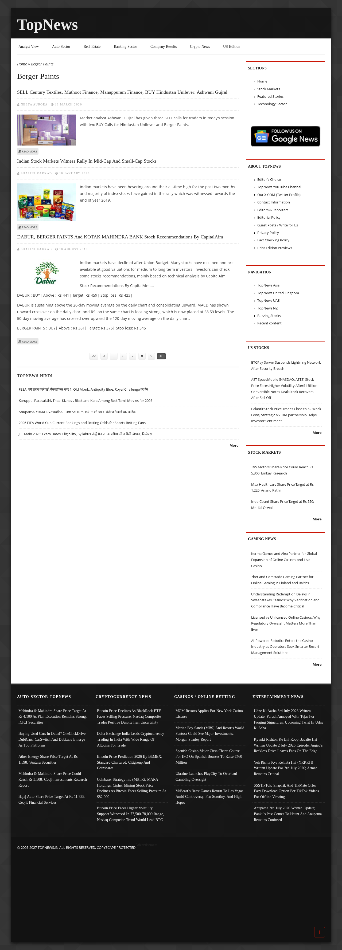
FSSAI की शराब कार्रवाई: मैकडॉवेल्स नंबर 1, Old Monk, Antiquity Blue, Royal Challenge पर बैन (83, 389)
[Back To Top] (319, 931)
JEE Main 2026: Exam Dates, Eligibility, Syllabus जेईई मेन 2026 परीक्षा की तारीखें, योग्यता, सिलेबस (85, 433)
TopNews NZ (267, 308)
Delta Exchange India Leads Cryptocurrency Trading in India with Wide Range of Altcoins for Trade (130, 739)
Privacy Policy (268, 232)
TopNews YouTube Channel (279, 186)
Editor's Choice (269, 179)
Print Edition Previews (274, 247)
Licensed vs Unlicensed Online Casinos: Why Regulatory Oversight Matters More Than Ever (286, 623)
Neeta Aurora (34, 104)
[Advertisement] (171, 888)
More (234, 445)
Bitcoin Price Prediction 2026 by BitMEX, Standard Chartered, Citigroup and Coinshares (129, 762)
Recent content (269, 323)
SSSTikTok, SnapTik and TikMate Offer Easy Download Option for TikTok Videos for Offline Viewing (286, 791)
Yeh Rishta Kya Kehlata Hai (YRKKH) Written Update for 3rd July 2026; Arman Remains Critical (285, 768)
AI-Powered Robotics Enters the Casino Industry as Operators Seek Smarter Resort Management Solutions (285, 646)
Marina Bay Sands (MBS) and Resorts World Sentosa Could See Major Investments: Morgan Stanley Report (210, 733)
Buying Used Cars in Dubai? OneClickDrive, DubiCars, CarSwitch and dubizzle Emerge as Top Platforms (52, 739)
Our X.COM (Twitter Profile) (279, 194)
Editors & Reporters (272, 209)
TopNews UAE (268, 300)
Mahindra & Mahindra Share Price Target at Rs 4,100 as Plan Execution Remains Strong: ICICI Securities (52, 716)
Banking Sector (125, 46)
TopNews (47, 24)
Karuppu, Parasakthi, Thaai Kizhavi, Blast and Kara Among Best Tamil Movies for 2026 (85, 400)
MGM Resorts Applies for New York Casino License (209, 714)
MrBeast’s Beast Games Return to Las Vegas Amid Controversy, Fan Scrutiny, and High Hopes (209, 796)
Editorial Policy (269, 217)
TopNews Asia (268, 285)
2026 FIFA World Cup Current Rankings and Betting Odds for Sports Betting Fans (82, 422)
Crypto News (200, 46)
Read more (29, 151)
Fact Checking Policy (273, 240)
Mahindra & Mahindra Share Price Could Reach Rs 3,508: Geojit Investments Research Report (52, 779)
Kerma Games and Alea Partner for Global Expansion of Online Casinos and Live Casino (284, 559)
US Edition (231, 46)
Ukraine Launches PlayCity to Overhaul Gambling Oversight (206, 776)
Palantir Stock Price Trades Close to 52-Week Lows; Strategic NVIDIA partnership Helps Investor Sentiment (286, 414)
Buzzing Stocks (269, 315)
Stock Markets (268, 89)
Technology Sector (272, 103)
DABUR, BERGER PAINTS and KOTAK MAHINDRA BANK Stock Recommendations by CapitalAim (120, 237)
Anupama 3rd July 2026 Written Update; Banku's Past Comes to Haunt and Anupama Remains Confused (288, 814)
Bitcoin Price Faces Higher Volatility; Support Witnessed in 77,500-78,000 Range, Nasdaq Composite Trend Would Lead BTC (130, 814)
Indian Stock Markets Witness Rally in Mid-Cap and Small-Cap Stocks (87, 161)
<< (94, 356)
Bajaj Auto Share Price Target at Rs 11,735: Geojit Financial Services (51, 799)
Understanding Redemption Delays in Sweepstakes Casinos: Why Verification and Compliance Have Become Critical (285, 600)
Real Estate (92, 46)
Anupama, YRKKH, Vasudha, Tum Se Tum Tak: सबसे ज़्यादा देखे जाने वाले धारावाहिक (77, 411)
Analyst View (28, 46)
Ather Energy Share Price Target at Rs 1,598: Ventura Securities (47, 759)
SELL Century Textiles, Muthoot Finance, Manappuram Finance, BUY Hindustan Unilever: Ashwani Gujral (122, 92)
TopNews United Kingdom (278, 293)
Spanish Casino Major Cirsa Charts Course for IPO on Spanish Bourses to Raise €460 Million (209, 756)
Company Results (163, 46)
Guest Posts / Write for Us (277, 225)
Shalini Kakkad (36, 173)
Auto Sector (61, 46)
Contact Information (273, 202)
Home (22, 63)
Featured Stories (270, 96)
